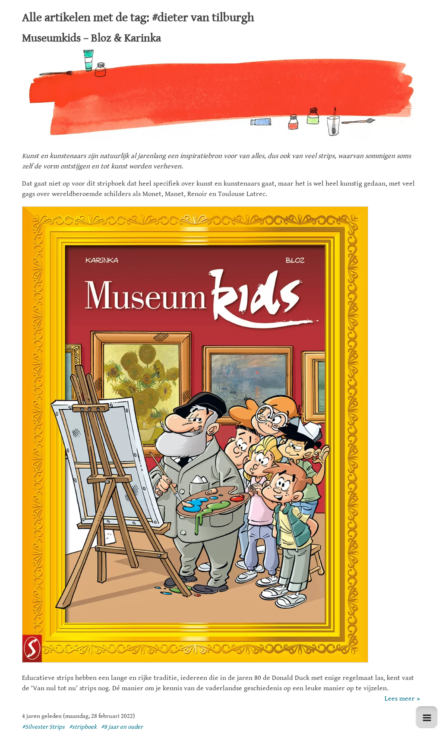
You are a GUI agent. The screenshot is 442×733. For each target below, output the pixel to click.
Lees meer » (402, 699)
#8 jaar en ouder (122, 727)
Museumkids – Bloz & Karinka (91, 38)
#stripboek (83, 727)
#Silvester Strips (43, 727)
